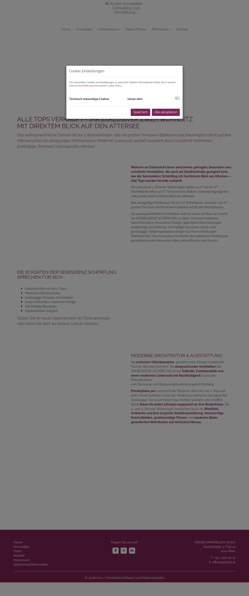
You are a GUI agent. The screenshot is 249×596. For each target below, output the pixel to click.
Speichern (140, 112)
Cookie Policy (114, 85)
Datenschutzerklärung (81, 85)
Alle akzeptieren (165, 112)
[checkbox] (177, 98)
